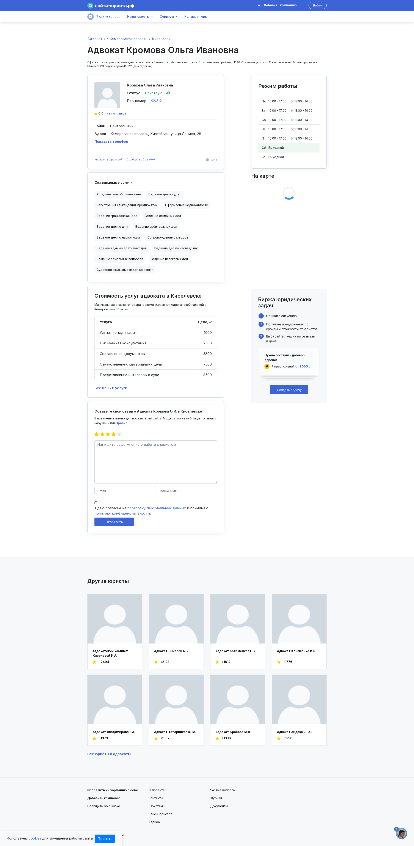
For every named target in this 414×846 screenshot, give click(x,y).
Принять (104, 839)
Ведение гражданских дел (117, 216)
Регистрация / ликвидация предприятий (127, 205)
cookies (35, 838)
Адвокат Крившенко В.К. (296, 651)
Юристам (156, 806)
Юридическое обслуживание (119, 194)
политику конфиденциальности (122, 513)
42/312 (156, 101)
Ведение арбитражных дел (156, 226)
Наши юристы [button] (138, 16)
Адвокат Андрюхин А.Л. (295, 732)
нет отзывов (116, 113)
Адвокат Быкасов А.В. (171, 651)
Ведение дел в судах (165, 194)
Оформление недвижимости (186, 205)
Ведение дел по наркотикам (118, 237)
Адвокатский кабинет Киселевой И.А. (110, 653)
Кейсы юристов (160, 814)
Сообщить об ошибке (141, 159)
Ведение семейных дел (163, 216)
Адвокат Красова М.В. (233, 732)
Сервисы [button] (167, 16)
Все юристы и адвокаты (109, 754)
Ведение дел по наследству (176, 248)
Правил (121, 423)
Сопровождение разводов (167, 237)
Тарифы (154, 822)
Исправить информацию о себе (112, 790)
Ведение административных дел (122, 248)
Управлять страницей (108, 159)
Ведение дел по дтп (112, 226)
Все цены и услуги (110, 388)
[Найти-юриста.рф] (110, 5)
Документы (219, 806)
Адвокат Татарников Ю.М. (175, 732)
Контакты (156, 798)
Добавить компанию (279, 5)
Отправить (114, 522)
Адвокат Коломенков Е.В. (236, 651)
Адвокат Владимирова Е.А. (114, 732)
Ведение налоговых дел (169, 259)
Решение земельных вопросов (120, 259)
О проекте (157, 790)
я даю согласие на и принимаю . (151, 510)
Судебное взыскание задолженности (125, 270)
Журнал (216, 798)
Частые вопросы (222, 790)
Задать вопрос (108, 16)
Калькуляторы (195, 16)
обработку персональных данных (156, 508)
